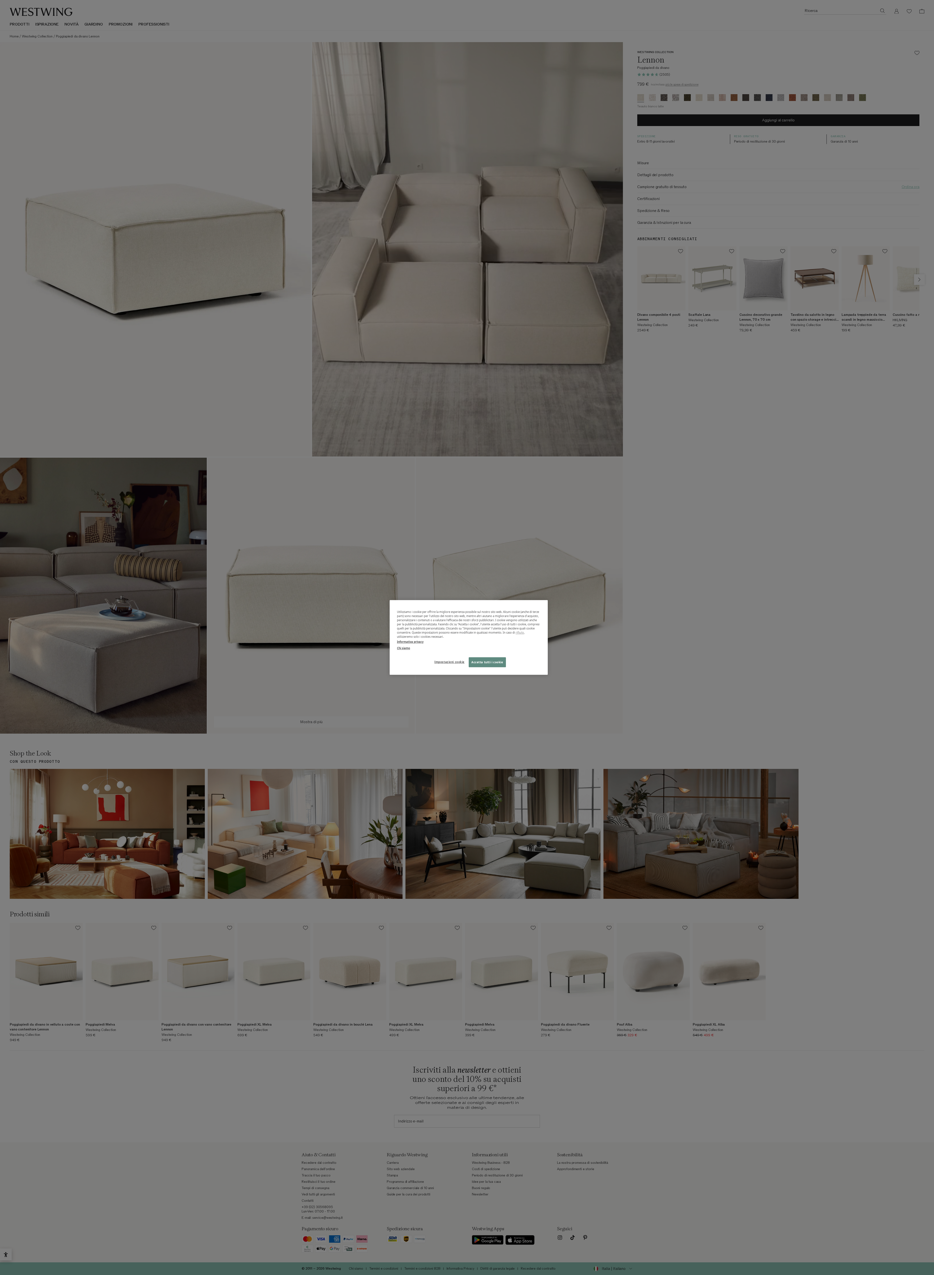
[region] (469, 637)
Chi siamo (403, 648)
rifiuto (520, 633)
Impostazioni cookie (449, 662)
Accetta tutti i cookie (487, 662)
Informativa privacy (410, 642)
